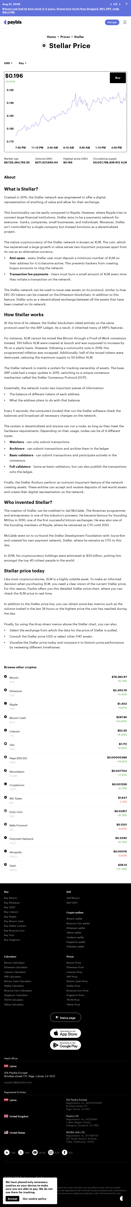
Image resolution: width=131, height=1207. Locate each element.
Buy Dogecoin (12, 939)
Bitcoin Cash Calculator (17, 981)
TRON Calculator (13, 999)
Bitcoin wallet (74, 918)
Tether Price (73, 1004)
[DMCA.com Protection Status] (65, 1199)
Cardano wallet (75, 937)
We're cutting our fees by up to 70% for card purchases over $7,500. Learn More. (56, 8)
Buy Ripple (10, 916)
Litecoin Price (74, 972)
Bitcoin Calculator (14, 962)
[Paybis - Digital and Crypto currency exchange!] (12, 22)
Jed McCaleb (74, 510)
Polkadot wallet (75, 946)
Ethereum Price (75, 967)
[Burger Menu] (125, 22)
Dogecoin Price (75, 995)
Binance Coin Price (77, 990)
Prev (110, 4)
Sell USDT (72, 902)
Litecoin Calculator (15, 972)
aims (70, 216)
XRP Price (72, 976)
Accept (12, 1198)
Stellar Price (73, 985)
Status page (67, 1017)
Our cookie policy (34, 1198)
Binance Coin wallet (78, 923)
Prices (65, 37)
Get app (112, 22)
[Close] (127, 4)
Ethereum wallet (76, 928)
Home (51, 37)
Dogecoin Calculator (16, 995)
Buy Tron (9, 935)
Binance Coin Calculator (18, 990)
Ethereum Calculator (15, 967)
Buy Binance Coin (14, 930)
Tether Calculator (14, 1004)
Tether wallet (74, 932)
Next (119, 4)
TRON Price (73, 999)
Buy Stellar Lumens (15, 925)
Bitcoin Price (74, 962)
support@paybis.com (18, 1082)
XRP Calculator (12, 976)
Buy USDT (9, 907)
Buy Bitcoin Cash (14, 921)
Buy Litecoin (11, 911)
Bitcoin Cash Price (77, 981)
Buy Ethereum (12, 902)
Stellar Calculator (14, 985)
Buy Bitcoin (10, 897)
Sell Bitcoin (73, 897)
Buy (117, 77)
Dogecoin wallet (76, 942)
